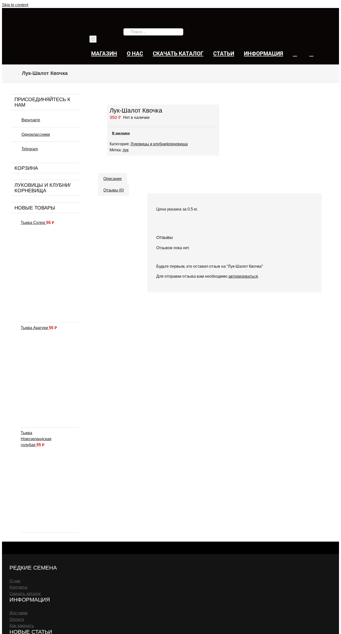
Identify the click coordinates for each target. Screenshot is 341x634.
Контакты (18, 587)
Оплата (16, 619)
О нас (15, 581)
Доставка (18, 613)
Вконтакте (30, 120)
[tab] (112, 176)
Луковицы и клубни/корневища (159, 144)
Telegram (29, 149)
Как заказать (21, 625)
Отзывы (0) (113, 190)
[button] (311, 53)
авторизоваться (243, 276)
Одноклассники (35, 134)
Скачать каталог (25, 593)
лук (126, 150)
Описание (112, 179)
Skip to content (15, 5)
